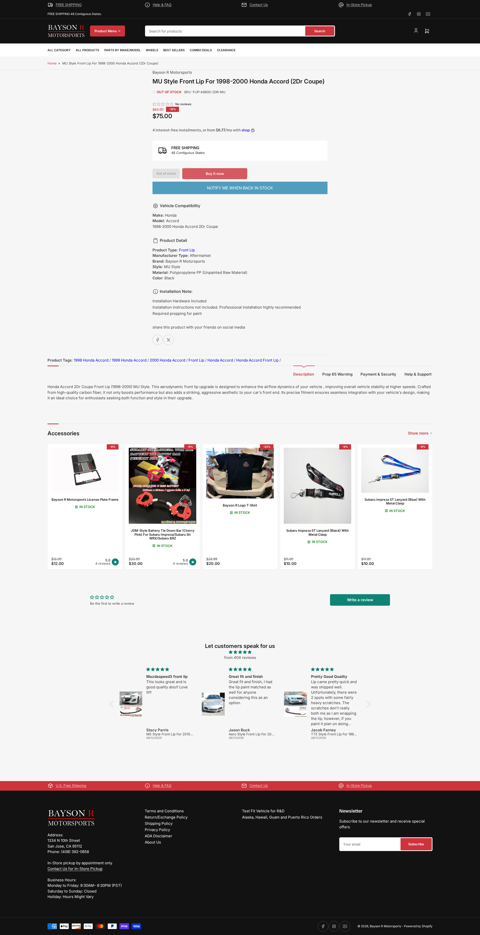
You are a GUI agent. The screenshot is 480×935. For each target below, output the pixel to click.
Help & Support (418, 374)
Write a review (360, 599)
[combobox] (240, 30)
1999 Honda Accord (129, 360)
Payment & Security (378, 374)
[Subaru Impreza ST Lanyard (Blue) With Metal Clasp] (395, 470)
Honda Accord (220, 360)
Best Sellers (174, 50)
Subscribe (416, 844)
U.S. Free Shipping (71, 785)
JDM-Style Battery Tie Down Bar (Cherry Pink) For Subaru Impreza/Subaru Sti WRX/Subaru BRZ (162, 534)
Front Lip (187, 250)
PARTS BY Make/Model (122, 50)
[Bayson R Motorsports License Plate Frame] (85, 470)
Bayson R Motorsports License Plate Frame (85, 499)
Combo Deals (201, 50)
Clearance (226, 50)
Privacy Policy (157, 829)
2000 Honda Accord (167, 360)
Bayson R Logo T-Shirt (240, 505)
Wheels (152, 50)
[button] (163, 104)
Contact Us (259, 4)
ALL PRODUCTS (87, 50)
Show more (418, 433)
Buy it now (215, 173)
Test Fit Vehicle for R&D (263, 811)
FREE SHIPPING (69, 4)
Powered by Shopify (418, 926)
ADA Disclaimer (158, 836)
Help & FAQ (162, 4)
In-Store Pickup (359, 4)
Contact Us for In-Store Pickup (75, 868)
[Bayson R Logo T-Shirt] (240, 473)
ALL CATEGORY (59, 50)
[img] (240, 652)
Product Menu (105, 31)
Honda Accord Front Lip (257, 360)
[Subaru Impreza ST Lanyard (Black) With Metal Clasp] (317, 486)
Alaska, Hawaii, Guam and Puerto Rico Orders (282, 817)
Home (52, 63)
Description (303, 374)
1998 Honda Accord (91, 360)
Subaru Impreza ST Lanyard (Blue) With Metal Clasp (395, 501)
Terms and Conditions (164, 811)
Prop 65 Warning (337, 374)
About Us (153, 842)
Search (319, 31)
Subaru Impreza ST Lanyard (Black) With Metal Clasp (317, 532)
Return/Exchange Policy (166, 817)
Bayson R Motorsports (172, 72)
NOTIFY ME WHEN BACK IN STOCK (240, 187)
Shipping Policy (158, 823)
